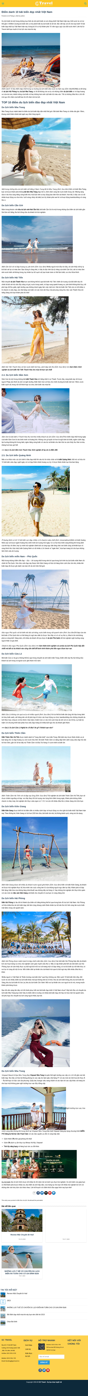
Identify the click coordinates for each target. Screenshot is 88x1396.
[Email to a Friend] (46, 1193)
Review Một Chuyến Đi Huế (17, 1293)
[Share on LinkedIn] (53, 1193)
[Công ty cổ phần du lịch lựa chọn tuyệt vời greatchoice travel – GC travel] (44, 3)
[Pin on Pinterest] (50, 1193)
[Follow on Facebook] (40, 1370)
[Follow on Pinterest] (48, 1370)
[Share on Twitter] (42, 1193)
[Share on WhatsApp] (34, 1193)
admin (23, 16)
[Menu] (3, 3)
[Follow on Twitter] (44, 1370)
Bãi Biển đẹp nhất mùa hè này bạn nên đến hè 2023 (26, 1315)
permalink (40, 1200)
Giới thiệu (28, 1345)
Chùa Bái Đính (12, 1322)
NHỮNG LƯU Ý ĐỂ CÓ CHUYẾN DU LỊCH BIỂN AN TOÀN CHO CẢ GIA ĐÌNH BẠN (36, 1307)
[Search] (85, 3)
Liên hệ (28, 1349)
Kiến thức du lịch (22, 1200)
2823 (9, 1301)
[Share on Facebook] (38, 1193)
